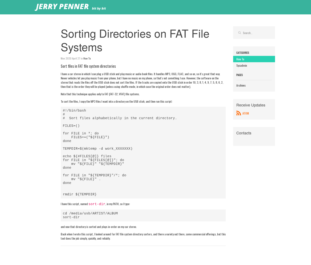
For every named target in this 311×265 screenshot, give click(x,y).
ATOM (245, 113)
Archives (241, 85)
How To (87, 58)
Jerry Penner (62, 7)
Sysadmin (241, 65)
